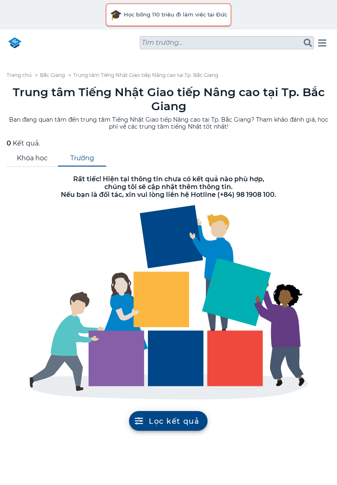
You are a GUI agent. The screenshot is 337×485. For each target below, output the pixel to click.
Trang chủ (19, 75)
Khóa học (32, 158)
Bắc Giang (52, 75)
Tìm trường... (162, 42)
